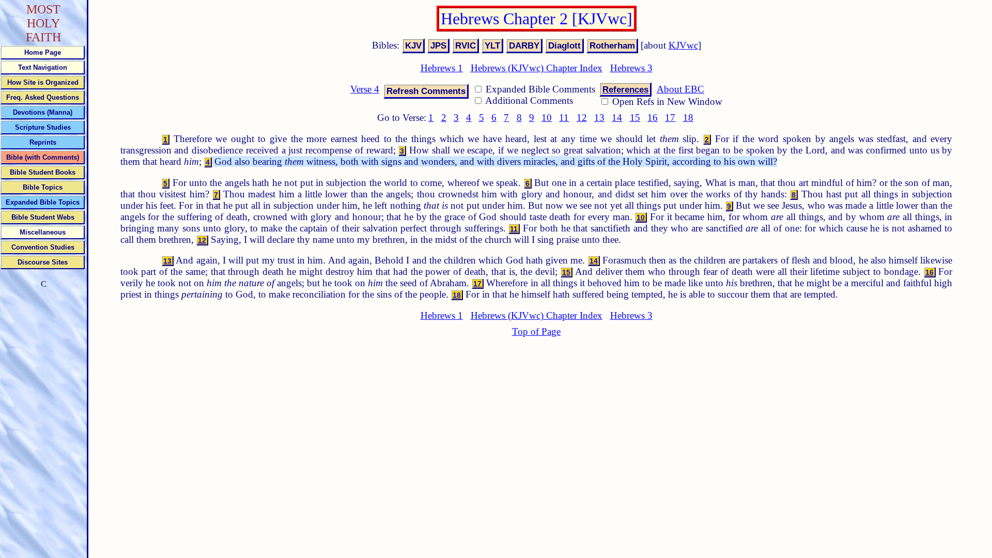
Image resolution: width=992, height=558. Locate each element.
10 (546, 117)
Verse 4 (364, 89)
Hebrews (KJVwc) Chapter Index (536, 68)
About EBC (680, 89)
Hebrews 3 (631, 68)
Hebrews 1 (442, 68)
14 (617, 117)
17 (670, 117)
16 (652, 117)
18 (688, 117)
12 (582, 117)
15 (635, 117)
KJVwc (683, 45)
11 (564, 117)
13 (599, 117)
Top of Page (536, 331)
